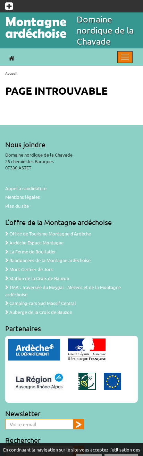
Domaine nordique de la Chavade (105, 30)
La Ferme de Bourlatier (32, 251)
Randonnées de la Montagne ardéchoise (49, 260)
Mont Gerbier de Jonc (30, 269)
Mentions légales (22, 197)
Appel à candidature (26, 188)
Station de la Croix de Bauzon (38, 278)
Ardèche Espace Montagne (36, 242)
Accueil (11, 73)
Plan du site (17, 206)
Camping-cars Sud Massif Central (42, 303)
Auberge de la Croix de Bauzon (40, 312)
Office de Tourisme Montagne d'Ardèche (49, 233)
